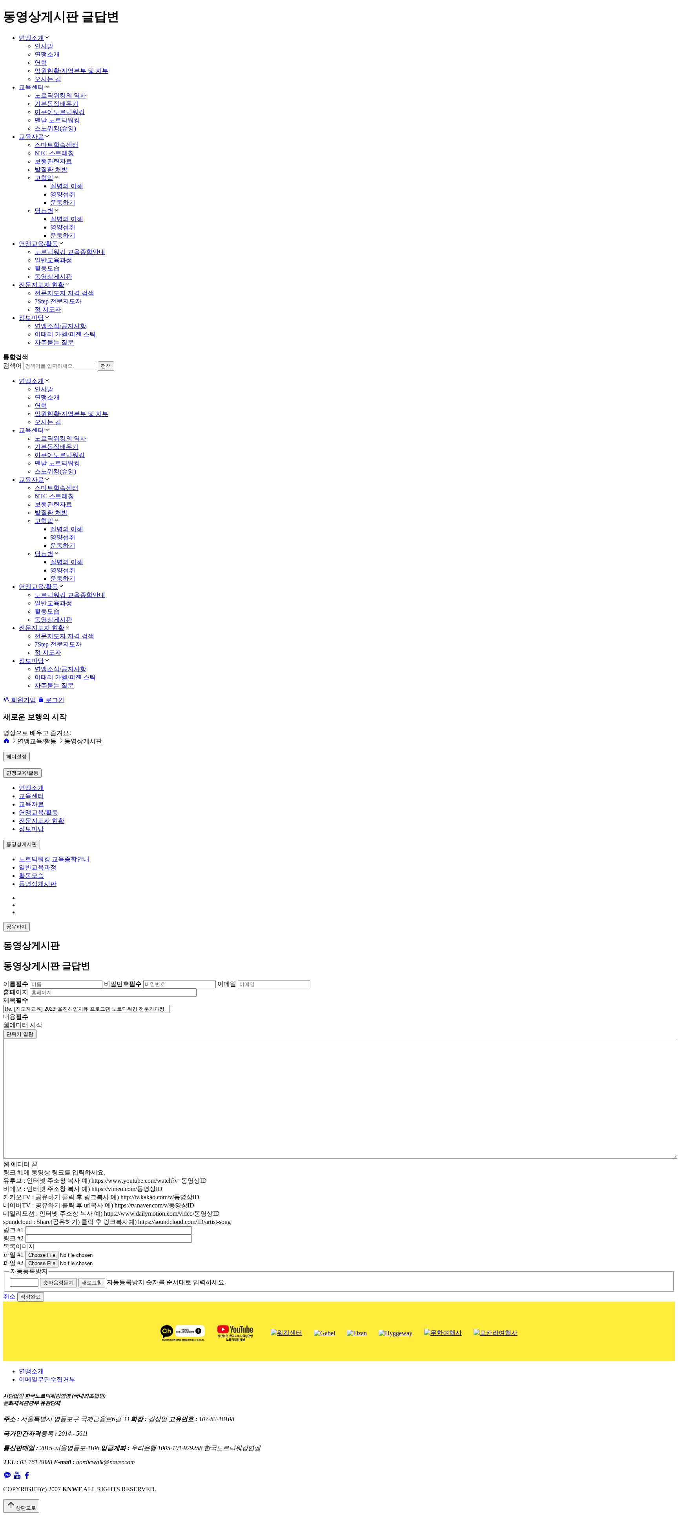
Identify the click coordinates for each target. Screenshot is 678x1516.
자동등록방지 (29, 1271)
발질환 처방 (51, 169)
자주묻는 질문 (54, 342)
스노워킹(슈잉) (55, 128)
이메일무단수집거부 (47, 1379)
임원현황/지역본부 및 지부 (71, 70)
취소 (9, 1296)
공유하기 (16, 927)
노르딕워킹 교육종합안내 (70, 252)
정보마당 (31, 317)
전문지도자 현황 (41, 284)
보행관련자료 (53, 161)
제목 (15, 1000)
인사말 (44, 46)
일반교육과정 (53, 260)
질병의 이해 (66, 186)
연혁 (41, 62)
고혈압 (44, 177)
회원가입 (22, 700)
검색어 (12, 365)
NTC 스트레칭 (54, 153)
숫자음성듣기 (58, 1282)
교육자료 (31, 136)
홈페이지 (15, 992)
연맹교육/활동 (38, 243)
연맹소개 (31, 37)
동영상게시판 (53, 276)
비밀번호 (123, 983)
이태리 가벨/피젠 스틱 (65, 334)
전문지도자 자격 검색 (64, 293)
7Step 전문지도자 (58, 301)
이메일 (226, 983)
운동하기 (62, 202)
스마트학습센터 (56, 145)
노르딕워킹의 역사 (60, 95)
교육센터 (31, 87)
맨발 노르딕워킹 (57, 120)
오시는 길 (48, 79)
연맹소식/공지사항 (60, 326)
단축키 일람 (19, 1034)
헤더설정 (16, 756)
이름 (15, 983)
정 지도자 (48, 309)
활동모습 (47, 268)
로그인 (54, 700)
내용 (15, 1016)
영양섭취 (62, 194)
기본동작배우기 (56, 103)
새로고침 (92, 1282)
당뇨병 (44, 210)
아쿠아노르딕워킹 (60, 112)
